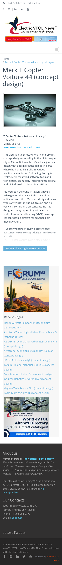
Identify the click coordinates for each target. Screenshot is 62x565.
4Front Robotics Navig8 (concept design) (27, 360)
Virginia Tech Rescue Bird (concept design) (28, 388)
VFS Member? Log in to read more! (25, 248)
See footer (16, 517)
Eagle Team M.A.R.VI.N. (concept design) (27, 393)
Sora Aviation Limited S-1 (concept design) (28, 374)
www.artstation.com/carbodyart (21, 147)
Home (6, 58)
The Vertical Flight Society (38, 458)
